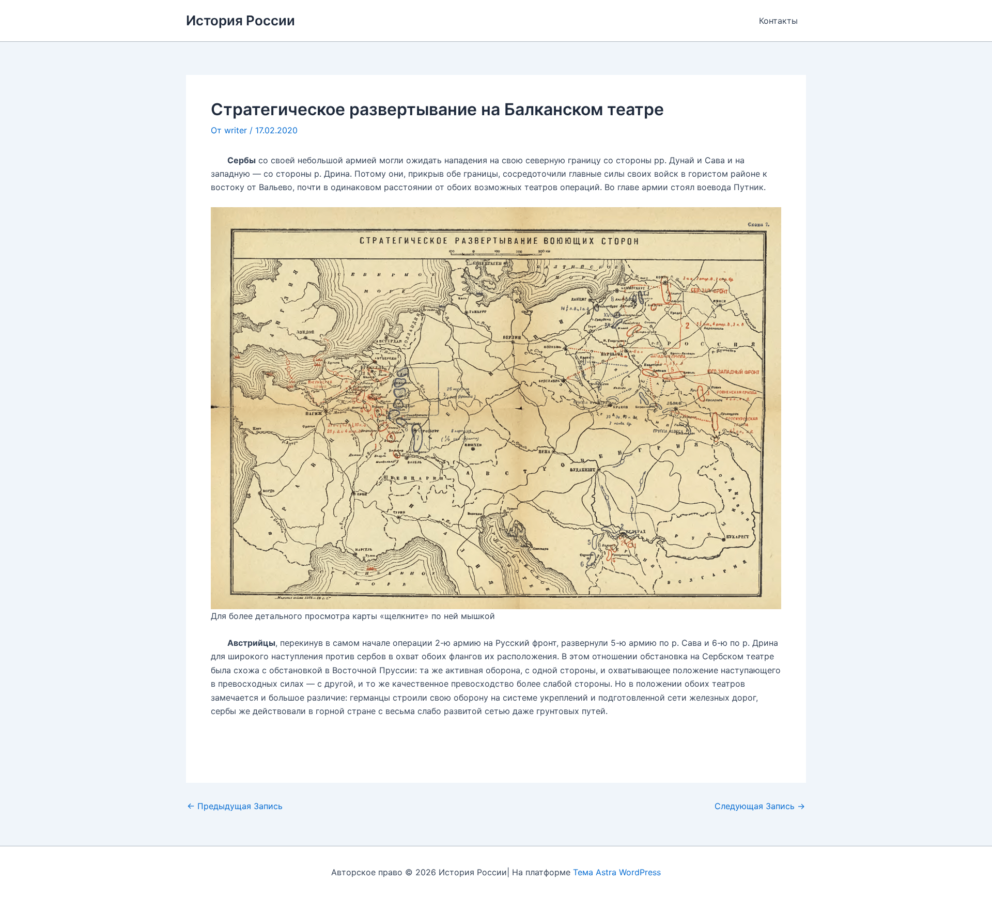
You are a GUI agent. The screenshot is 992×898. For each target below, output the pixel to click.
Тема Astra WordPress (617, 872)
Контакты (778, 21)
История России (240, 20)
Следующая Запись (760, 806)
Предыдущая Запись (235, 806)
